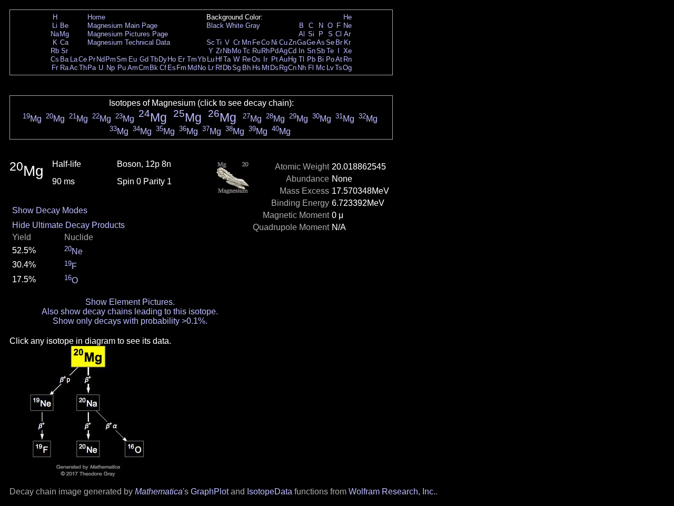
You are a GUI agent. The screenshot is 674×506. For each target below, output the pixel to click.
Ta (227, 59)
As (320, 42)
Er (181, 59)
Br (338, 42)
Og (347, 68)
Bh (246, 68)
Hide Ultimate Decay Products (68, 225)
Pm (110, 59)
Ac (74, 68)
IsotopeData (269, 491)
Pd (274, 51)
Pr (91, 59)
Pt (274, 59)
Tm (192, 59)
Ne (347, 25)
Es (171, 68)
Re (246, 59)
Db (227, 68)
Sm (121, 59)
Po (330, 59)
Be (64, 25)
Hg (292, 59)
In (301, 51)
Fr (55, 68)
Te (330, 51)
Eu (132, 59)
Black (215, 25)
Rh (265, 51)
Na (55, 34)
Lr (211, 68)
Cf (163, 68)
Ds (274, 68)
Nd (100, 59)
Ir (265, 59)
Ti (219, 42)
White (234, 25)
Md (192, 68)
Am (132, 68)
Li (54, 25)
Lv (330, 68)
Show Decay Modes (49, 210)
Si (311, 34)
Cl (338, 34)
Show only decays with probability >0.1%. (130, 320)
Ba (64, 59)
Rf (218, 68)
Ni (274, 42)
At (338, 59)
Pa (91, 68)
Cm (143, 68)
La (73, 59)
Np (110, 68)
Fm (181, 68)
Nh (302, 68)
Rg (283, 68)
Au (283, 59)
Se (330, 42)
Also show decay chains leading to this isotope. (130, 311)
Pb (311, 59)
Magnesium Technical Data (128, 42)
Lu (210, 59)
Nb (227, 51)
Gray (252, 25)
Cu (283, 42)
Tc (246, 51)
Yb (201, 59)
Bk (154, 68)
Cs (55, 59)
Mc (320, 68)
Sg (236, 68)
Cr (236, 42)
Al (302, 34)
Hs (256, 68)
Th (83, 68)
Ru (256, 51)
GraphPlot (210, 491)
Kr (347, 42)
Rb (55, 51)
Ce (82, 59)
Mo (236, 51)
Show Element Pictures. (130, 301)
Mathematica (159, 491)
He (347, 17)
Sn (311, 51)
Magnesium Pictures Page (127, 34)
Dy (162, 59)
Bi (321, 59)
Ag (283, 51)
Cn (292, 68)
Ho (171, 59)
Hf (218, 59)
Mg (64, 34)
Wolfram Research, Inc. (392, 491)
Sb (320, 51)
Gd (144, 59)
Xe (347, 51)
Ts (338, 68)
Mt (266, 68)
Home (96, 17)
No (201, 68)
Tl (301, 59)
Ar (347, 34)
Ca (64, 42)
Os (256, 59)
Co (265, 42)
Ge (310, 42)
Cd (292, 51)
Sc (210, 42)
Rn (347, 59)
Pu (121, 68)
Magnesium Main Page (122, 25)
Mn (246, 42)
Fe (256, 42)
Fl (311, 68)
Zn (292, 42)
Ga (301, 42)
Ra (64, 68)
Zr (219, 51)
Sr (64, 51)
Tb (154, 59)
